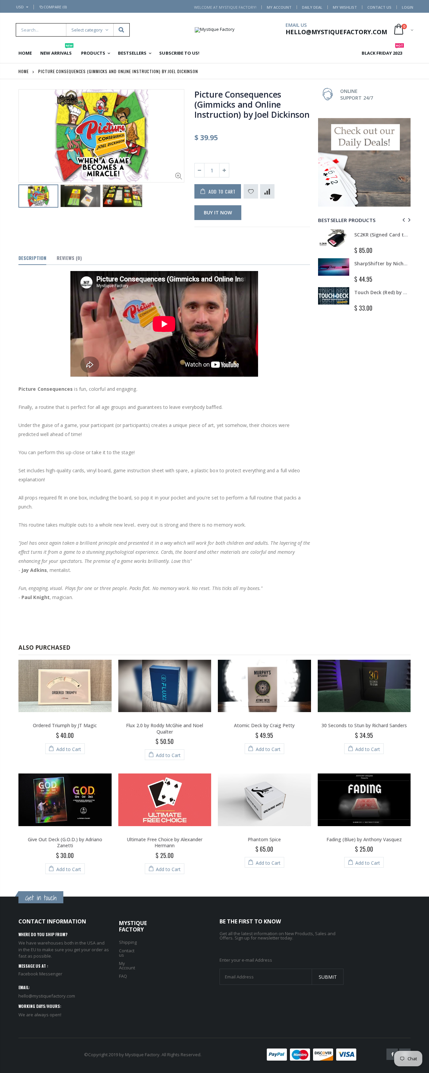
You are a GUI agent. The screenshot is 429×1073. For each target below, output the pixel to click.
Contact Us (379, 7)
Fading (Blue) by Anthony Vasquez (364, 839)
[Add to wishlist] (251, 191)
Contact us (126, 953)
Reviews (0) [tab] (69, 257)
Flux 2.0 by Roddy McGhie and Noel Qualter (164, 728)
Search (121, 29)
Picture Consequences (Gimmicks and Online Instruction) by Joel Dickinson (252, 104)
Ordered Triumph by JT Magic (65, 725)
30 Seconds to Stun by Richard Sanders (364, 725)
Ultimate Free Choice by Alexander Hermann (164, 842)
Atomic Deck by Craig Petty (264, 725)
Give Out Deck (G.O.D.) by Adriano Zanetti (65, 842)
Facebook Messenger (40, 974)
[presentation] (403, 219)
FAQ (123, 976)
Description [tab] (32, 257)
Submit (328, 977)
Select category (87, 30)
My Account (279, 7)
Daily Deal (312, 7)
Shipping (128, 942)
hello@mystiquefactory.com (46, 996)
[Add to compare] (267, 191)
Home (23, 71)
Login (407, 7)
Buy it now (218, 212)
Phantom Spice (264, 839)
